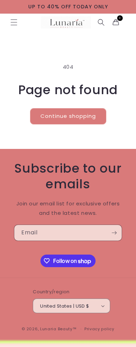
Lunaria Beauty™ (58, 329)
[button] (14, 22)
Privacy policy (99, 329)
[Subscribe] (114, 233)
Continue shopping (68, 116)
